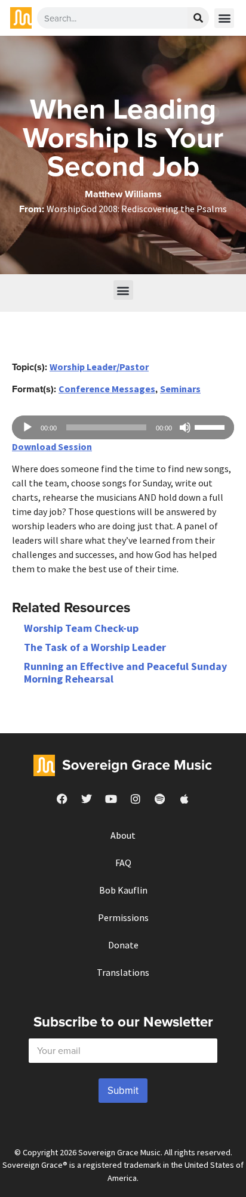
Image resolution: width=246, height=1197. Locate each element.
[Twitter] (86, 799)
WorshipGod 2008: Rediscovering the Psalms (137, 209)
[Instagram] (135, 799)
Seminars (180, 389)
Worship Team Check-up (81, 628)
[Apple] (184, 799)
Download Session (52, 446)
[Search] (198, 18)
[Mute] (185, 427)
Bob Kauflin (123, 890)
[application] (123, 427)
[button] (224, 18)
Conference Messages (107, 389)
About (123, 835)
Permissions (123, 917)
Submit (123, 1090)
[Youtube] (111, 799)
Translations (123, 972)
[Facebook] (62, 799)
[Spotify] (160, 799)
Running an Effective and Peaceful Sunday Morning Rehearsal (125, 672)
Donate (123, 945)
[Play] (27, 427)
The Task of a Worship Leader (95, 647)
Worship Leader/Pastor (99, 367)
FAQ (123, 863)
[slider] (211, 426)
